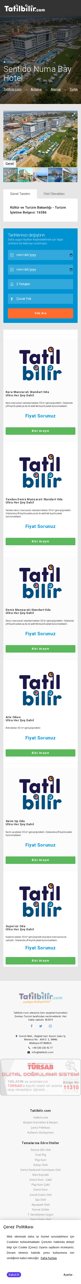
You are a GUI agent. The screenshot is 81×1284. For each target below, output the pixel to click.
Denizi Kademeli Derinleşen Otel (40, 1169)
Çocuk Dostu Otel (41, 1194)
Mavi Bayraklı (40, 1174)
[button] (73, 114)
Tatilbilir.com (12, 89)
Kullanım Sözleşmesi (40, 1132)
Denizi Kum (41, 1189)
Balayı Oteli (41, 1165)
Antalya (36, 89)
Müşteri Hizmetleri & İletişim (40, 1122)
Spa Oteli (40, 1199)
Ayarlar (67, 1274)
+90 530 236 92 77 (42, 1047)
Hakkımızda (40, 1117)
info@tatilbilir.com (42, 1052)
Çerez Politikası (40, 1127)
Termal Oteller (40, 1209)
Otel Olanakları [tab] (54, 194)
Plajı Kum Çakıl (41, 1184)
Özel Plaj (40, 1154)
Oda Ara (40, 313)
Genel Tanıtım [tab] (20, 194)
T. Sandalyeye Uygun (40, 1214)
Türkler (74, 89)
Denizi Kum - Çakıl (40, 1179)
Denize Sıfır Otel (41, 1150)
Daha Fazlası (49, 1258)
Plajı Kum (40, 1160)
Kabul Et (14, 1274)
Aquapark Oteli (41, 1204)
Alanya (56, 89)
